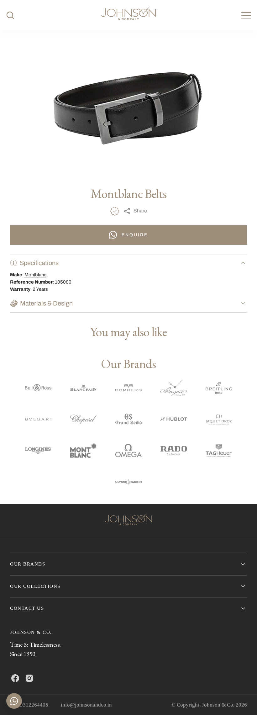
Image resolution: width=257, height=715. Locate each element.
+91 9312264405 (29, 705)
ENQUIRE (135, 234)
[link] (128, 520)
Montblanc (35, 274)
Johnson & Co (217, 705)
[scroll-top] (242, 700)
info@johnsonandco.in (86, 705)
